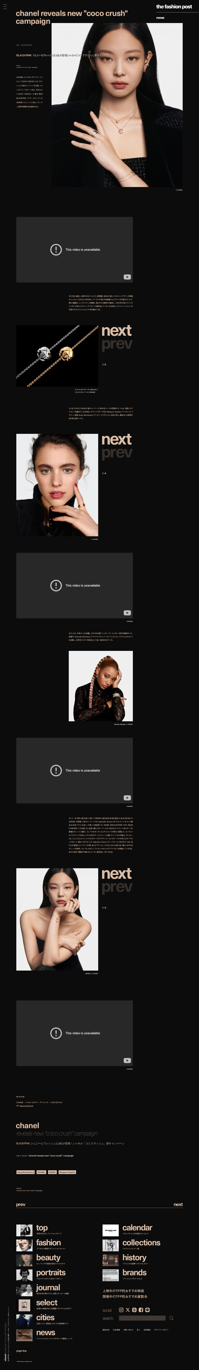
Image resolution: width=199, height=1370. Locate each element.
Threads (134, 1310)
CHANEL (41, 1172)
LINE (147, 1310)
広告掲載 (116, 1329)
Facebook (141, 1310)
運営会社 (106, 1329)
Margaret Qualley (67, 1172)
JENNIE (52, 1172)
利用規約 (147, 1329)
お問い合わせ (128, 1329)
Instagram (121, 1310)
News (160, 17)
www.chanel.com (26, 1105)
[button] (117, 329)
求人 (138, 1329)
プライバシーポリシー (161, 1329)
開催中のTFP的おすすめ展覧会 (125, 1296)
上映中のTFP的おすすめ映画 (123, 1290)
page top (21, 1351)
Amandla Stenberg (25, 1172)
